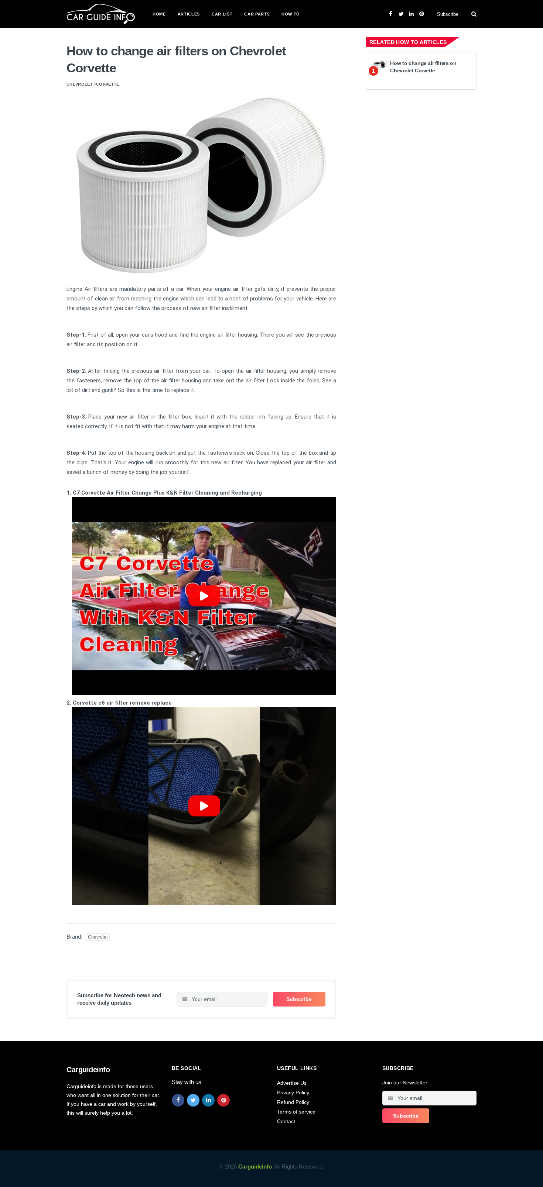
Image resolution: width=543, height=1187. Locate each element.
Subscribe (447, 14)
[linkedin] (208, 1100)
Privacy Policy (293, 1092)
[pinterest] (223, 1100)
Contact (286, 1121)
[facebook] (178, 1100)
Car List (222, 14)
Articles (189, 14)
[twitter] (193, 1100)
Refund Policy (293, 1102)
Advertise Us (292, 1083)
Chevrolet (79, 84)
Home (159, 14)
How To (290, 14)
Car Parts (257, 14)
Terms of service (296, 1112)
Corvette (107, 84)
